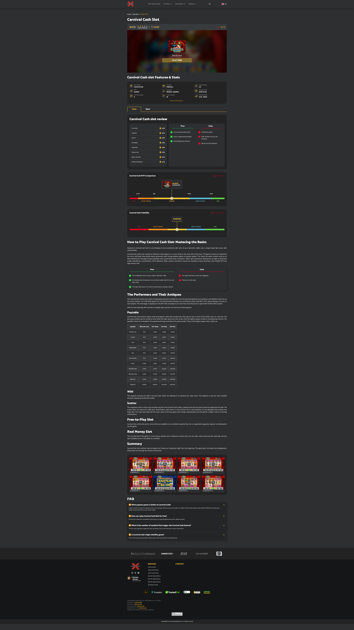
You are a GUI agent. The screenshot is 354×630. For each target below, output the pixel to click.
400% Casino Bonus (153, 570)
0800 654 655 (141, 606)
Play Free (177, 60)
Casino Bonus (179, 4)
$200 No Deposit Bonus (154, 576)
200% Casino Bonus (153, 573)
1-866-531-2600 (138, 604)
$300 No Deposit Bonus (154, 582)
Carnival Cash (138, 87)
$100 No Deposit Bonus (154, 579)
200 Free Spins (152, 567)
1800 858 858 (138, 602)
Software (191, 4)
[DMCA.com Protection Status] (177, 615)
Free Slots (167, 4)
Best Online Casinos (154, 4)
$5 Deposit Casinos (153, 585)
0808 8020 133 (143, 608)
